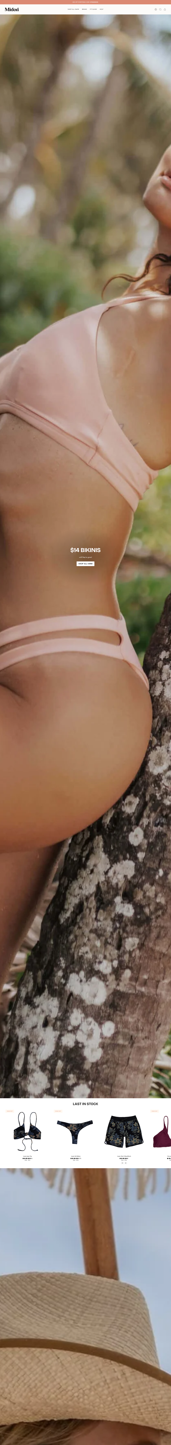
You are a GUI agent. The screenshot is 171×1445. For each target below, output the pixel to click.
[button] (84, 9)
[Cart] (165, 9)
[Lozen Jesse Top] (27, 1131)
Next (168, 1132)
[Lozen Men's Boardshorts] (124, 1131)
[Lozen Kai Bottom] (75, 1131)
